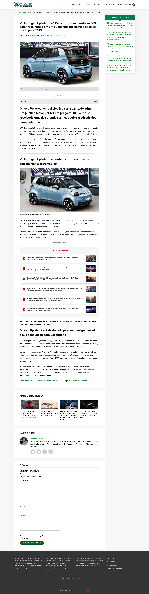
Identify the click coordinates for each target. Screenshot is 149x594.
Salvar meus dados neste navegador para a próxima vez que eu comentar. (40, 537)
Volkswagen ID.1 (59, 381)
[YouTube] (39, 452)
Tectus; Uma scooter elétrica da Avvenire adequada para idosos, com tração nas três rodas (29, 414)
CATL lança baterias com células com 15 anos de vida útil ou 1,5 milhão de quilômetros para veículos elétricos (68, 415)
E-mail (22, 516)
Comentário (24, 480)
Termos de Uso (111, 565)
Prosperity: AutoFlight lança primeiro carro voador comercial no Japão (49, 413)
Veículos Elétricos (24, 12)
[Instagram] (45, 452)
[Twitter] (51, 452)
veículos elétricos (81, 142)
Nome (22, 507)
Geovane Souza (32, 35)
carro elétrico (64, 131)
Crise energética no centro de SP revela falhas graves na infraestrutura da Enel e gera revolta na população (120, 25)
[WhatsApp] (73, 578)
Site (21, 524)
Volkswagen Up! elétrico (77, 381)
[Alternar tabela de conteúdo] (94, 101)
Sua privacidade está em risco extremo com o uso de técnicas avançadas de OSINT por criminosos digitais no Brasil (119, 58)
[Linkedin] (79, 578)
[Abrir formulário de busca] (133, 4)
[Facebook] (33, 452)
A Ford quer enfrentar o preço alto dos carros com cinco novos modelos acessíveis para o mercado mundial (119, 67)
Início (16, 12)
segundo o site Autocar (87, 134)
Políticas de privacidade (114, 569)
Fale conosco (111, 562)
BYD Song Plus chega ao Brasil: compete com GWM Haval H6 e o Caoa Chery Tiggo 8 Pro (88, 414)
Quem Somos (110, 558)
